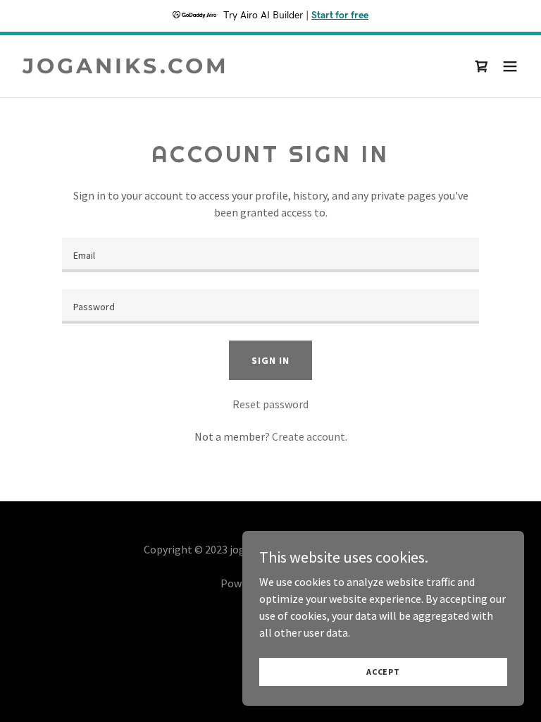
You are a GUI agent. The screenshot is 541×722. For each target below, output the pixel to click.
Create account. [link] (309, 436)
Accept (383, 671)
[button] (510, 66)
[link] (126, 69)
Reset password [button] (270, 404)
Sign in (270, 360)
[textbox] (270, 255)
